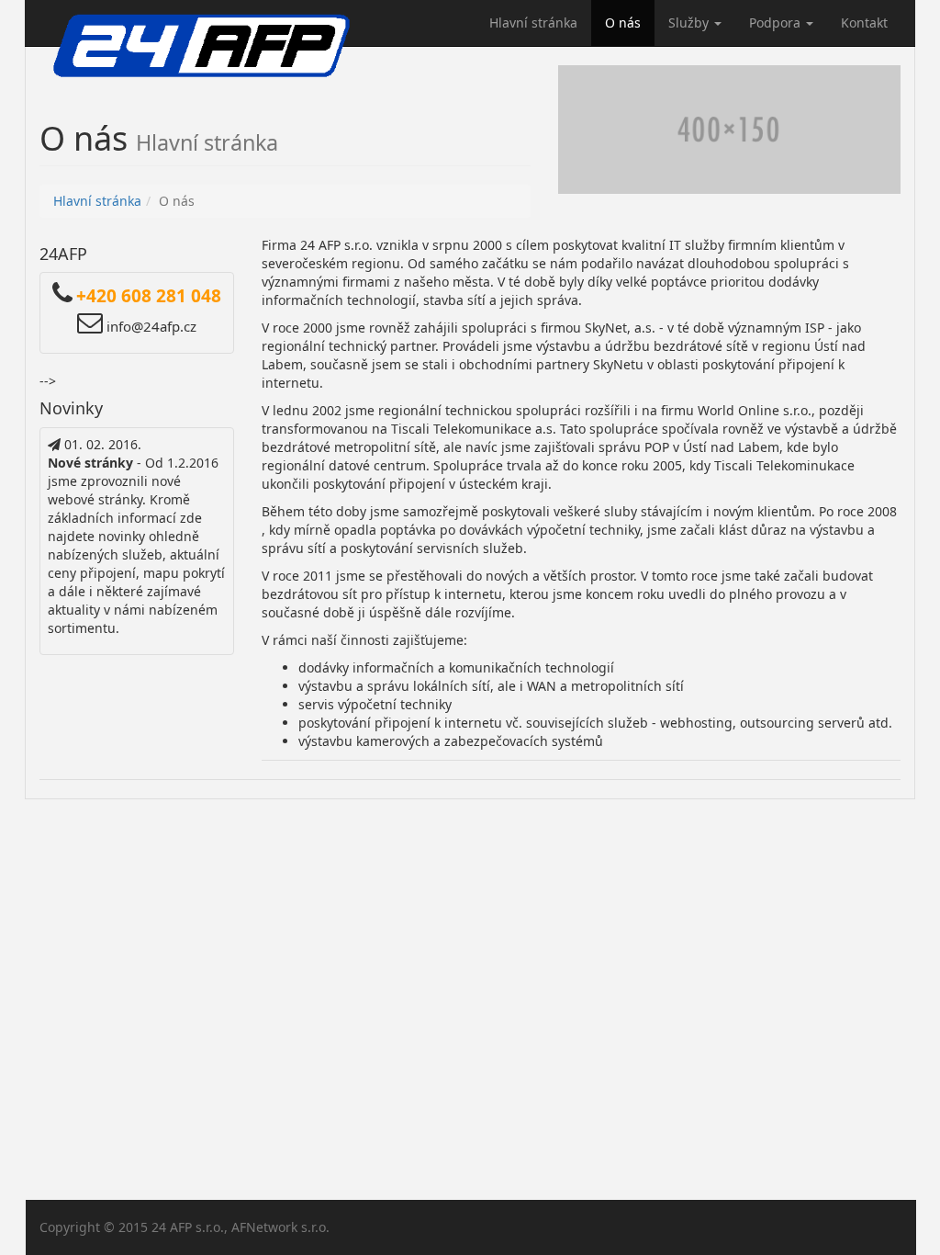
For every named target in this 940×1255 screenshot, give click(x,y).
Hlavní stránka (533, 22)
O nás (623, 22)
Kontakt (864, 22)
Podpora (776, 22)
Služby (690, 22)
